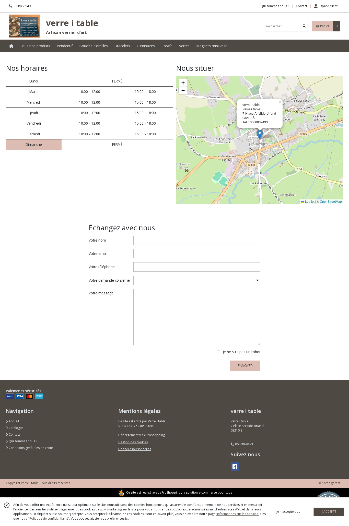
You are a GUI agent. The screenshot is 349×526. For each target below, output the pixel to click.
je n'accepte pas (288, 511)
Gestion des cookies (133, 442)
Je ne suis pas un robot (241, 351)
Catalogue (16, 428)
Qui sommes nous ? (22, 441)
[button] (260, 134)
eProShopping (170, 492)
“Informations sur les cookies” (237, 514)
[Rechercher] (304, 26)
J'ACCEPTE (329, 511)
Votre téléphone (102, 266)
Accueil (13, 421)
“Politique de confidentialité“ (48, 518)
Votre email (98, 253)
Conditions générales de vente (30, 448)
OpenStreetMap (331, 201)
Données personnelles (134, 449)
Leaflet (309, 201)
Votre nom (97, 240)
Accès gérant (330, 483)
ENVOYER (245, 365)
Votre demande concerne (109, 280)
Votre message (101, 293)
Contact (301, 6)
